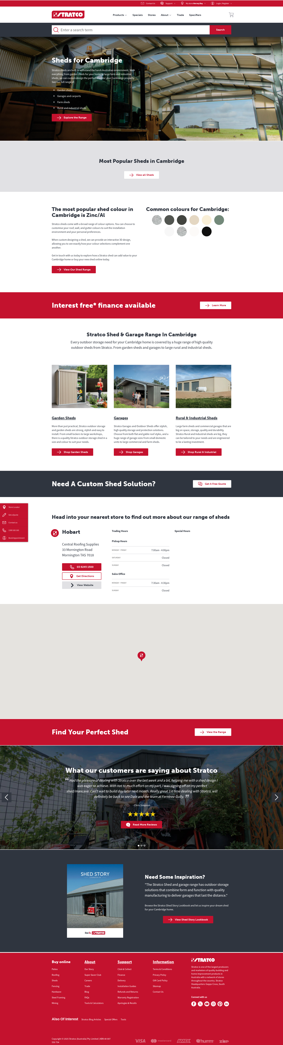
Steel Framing (58, 997)
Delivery (122, 980)
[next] (276, 797)
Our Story (89, 969)
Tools (123, 1019)
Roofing (55, 974)
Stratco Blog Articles (91, 1019)
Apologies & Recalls (127, 1003)
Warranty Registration (128, 997)
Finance (121, 974)
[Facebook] (193, 1004)
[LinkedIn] (226, 1004)
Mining (55, 1003)
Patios (55, 969)
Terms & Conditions (162, 969)
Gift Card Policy (160, 980)
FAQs (87, 997)
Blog (87, 991)
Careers (88, 980)
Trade (87, 986)
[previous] (6, 797)
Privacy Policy (159, 974)
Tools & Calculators (94, 1003)
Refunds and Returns (128, 991)
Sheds (55, 980)
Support (125, 962)
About (90, 962)
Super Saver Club (93, 974)
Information (163, 962)
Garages (121, 418)
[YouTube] (206, 1004)
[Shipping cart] (231, 15)
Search (220, 29)
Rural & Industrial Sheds (196, 418)
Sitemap (157, 986)
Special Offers (110, 1019)
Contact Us (158, 991)
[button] (141, 656)
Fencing (55, 986)
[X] (200, 1004)
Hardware (56, 991)
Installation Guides (127, 986)
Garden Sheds (64, 418)
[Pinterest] (219, 1004)
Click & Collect (125, 969)
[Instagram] (213, 1004)
